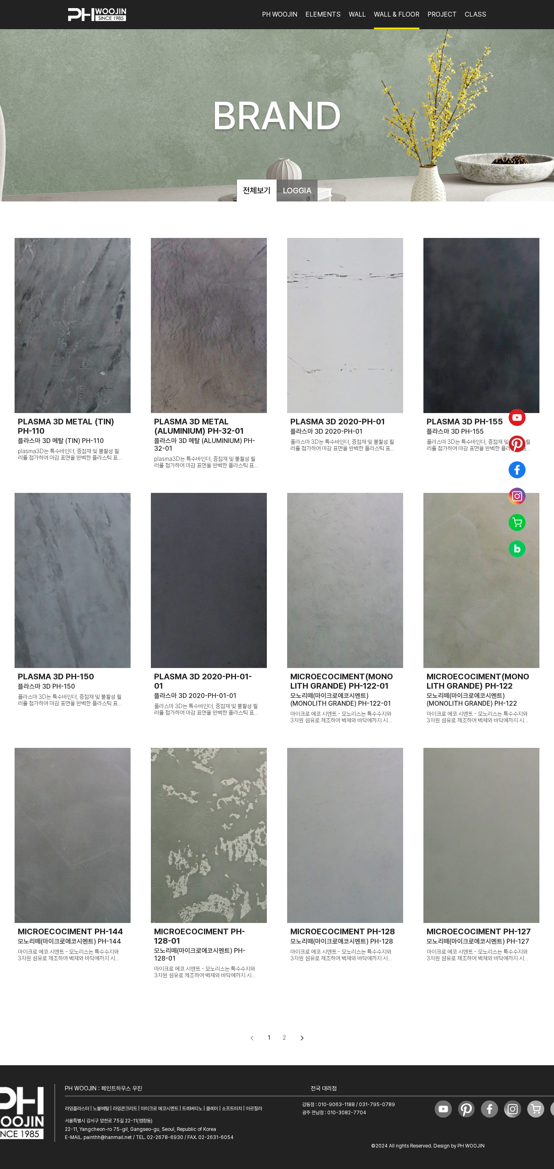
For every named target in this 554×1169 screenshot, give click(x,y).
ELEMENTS (323, 14)
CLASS (475, 14)
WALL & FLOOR (396, 14)
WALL (357, 14)
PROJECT (442, 14)
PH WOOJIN (279, 14)
